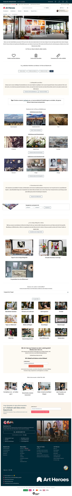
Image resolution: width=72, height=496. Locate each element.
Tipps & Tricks (33, 11)
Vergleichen (47, 207)
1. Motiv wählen (22, 71)
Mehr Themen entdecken (36, 130)
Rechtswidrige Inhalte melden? (40, 487)
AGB (27, 487)
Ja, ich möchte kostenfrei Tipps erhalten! (36, 366)
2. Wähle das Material (33, 71)
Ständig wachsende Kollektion (13, 58)
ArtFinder (25, 100)
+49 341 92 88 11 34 (63, 11)
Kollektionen (13, 11)
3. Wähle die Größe (43, 71)
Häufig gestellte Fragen (9, 438)
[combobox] (32, 8)
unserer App (36, 229)
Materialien (26, 11)
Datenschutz (48, 487)
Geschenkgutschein (25, 441)
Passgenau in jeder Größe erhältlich (58, 58)
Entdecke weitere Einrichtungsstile (36, 176)
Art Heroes (56, 446)
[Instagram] (8, 470)
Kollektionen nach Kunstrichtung (36, 134)
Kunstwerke (5, 11)
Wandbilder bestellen (25, 438)
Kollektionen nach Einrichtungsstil (36, 156)
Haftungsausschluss (31, 487)
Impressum (53, 487)
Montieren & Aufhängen (9, 441)
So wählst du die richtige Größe (36, 231)
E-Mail (25, 434)
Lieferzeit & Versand (25, 439)
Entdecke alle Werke (43, 91)
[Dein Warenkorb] (68, 8)
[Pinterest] (9, 470)
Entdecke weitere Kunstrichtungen (36, 152)
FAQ (51, 71)
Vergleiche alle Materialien (36, 196)
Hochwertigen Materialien (36, 58)
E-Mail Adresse (27, 361)
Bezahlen (6, 439)
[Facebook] (11, 470)
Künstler (19, 11)
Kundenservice (62, 10)
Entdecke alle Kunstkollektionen (31, 91)
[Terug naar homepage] (9, 8)
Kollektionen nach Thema (36, 112)
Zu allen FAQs (36, 299)
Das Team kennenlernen (43, 440)
